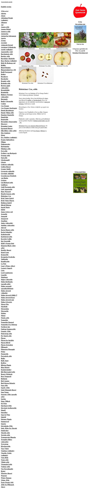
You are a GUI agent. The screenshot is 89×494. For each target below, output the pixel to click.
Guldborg (4, 185)
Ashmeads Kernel (7, 45)
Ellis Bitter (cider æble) (9, 131)
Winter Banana (6, 478)
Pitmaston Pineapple (8, 349)
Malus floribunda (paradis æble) (7, 283)
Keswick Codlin (6, 239)
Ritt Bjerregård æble (8, 372)
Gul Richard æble (7, 182)
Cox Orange (5, 106)
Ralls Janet (4, 361)
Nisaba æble (5, 318)
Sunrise (3, 424)
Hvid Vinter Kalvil (7, 198)
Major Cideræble (7, 279)
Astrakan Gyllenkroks (8, 47)
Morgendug (5, 309)
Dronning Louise (6, 126)
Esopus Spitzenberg (7, 140)
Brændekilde (5, 90)
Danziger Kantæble (7, 115)
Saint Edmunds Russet (8, 390)
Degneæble (4, 119)
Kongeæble (4, 255)
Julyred (3, 227)
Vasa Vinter (5, 448)
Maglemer (4, 277)
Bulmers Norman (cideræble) (7, 95)
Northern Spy (5, 327)
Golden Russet (6, 167)
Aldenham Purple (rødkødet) (7, 19)
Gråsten (3, 180)
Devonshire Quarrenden (9, 122)
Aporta (3, 38)
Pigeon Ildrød (5, 342)
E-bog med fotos (80, 172)
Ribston (43, 131)
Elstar (3, 135)
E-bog (80, 22)
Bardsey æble (5, 56)
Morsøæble (4, 311)
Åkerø (3, 487)
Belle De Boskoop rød (8, 63)
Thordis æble (5, 433)
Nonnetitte (4, 320)
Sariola (3, 399)
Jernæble (4, 214)
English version (6, 7)
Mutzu (3, 315)
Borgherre (4, 76)
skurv (46, 98)
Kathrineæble (5, 234)
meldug (29, 100)
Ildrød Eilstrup (6, 205)
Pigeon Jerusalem (7, 345)
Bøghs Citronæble (7, 101)
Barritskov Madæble (8, 58)
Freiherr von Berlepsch (9, 153)
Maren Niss (5, 304)
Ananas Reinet (6, 29)
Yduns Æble (5, 480)
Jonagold (4, 216)
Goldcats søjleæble (7, 164)
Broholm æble (5, 83)
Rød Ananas (5, 381)
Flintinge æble (6, 149)
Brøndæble (4, 92)
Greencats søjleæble (7, 171)
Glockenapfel (5, 160)
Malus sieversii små (7, 300)
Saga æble (4, 385)
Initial (3, 209)
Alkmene (4, 22)
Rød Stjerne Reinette (8, 383)
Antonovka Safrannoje (8, 36)
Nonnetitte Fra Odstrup (9, 324)
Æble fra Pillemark (7, 485)
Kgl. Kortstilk (5, 241)
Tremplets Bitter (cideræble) (6, 440)
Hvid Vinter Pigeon (7, 200)
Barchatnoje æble (7, 54)
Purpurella (4, 354)
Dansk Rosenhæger (7, 110)
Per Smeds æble (6, 336)
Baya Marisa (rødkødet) (9, 61)
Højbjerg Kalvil (6, 203)
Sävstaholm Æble (7, 426)
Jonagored (4, 218)
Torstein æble (5, 435)
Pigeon (3, 338)
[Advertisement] (45, 16)
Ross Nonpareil (6, 376)
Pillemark (4, 347)
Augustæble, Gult (7, 52)
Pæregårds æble (6, 356)
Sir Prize (4, 403)
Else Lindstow (5, 133)
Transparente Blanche (8, 437)
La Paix (3, 264)
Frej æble (4, 151)
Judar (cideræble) (7, 223)
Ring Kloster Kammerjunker (6, 368)
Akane (3, 16)
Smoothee (4, 412)
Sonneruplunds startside (6, 2)
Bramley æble (5, 81)
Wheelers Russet (6, 473)
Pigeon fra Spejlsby (7, 340)
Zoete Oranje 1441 (7, 482)
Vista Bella (4, 457)
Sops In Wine (5, 415)
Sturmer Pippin (6, 419)
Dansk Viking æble (7, 113)
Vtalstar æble (5, 466)
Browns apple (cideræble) (5, 86)
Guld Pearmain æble (8, 187)
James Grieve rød (7, 212)
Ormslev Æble (6, 331)
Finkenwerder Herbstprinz (5, 145)
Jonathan (4, 221)
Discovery (4, 124)
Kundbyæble (5, 261)
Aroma (3, 40)
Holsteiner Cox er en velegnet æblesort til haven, (32, 126)
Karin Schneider (6, 232)
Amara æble (5, 27)
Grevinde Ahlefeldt (7, 173)
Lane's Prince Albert (8, 266)
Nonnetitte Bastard (7, 322)
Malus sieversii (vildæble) (6, 292)
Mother (3, 313)
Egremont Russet (7, 128)
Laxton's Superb (6, 268)
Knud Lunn (5, 252)
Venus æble (5, 460)
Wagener (4, 475)
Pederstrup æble (6, 333)
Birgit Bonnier (6, 67)
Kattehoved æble (6, 237)
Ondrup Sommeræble (8, 329)
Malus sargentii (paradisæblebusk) (7, 287)
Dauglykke (4, 117)
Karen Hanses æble (7, 230)
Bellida (3, 65)
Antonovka (4, 34)
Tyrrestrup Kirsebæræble (5, 445)
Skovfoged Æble (6, 406)
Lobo (2, 270)
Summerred (5, 421)
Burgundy (4, 99)
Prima (3, 351)
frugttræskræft (37, 100)
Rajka (3, 358)
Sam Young (5, 392)
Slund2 (3, 410)
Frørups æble (5, 155)
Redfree (3, 363)
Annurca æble (5, 31)
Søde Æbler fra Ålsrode (9, 428)
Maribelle (4, 306)
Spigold (3, 417)
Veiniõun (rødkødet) (7, 451)
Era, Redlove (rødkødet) (9, 137)
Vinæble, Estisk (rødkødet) (6, 454)
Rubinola (4, 379)
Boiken (3, 74)
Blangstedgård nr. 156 (8, 70)
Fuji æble (4, 158)
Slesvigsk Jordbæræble (8, 408)
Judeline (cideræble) (8, 225)
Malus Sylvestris (6, 302)
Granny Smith (6, 169)
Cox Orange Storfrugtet (9, 108)
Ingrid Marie (5, 207)
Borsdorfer (4, 79)
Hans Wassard (6, 191)
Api (2, 25)
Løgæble (4, 275)
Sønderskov (5, 430)
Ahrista (3, 13)
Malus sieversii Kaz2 (8, 297)
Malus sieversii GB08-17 (9, 295)
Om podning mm (80, 24)
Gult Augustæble (6, 189)
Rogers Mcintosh (6, 374)
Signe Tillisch (5, 401)
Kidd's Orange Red (7, 243)
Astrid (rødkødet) (7, 49)
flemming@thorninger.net (80, 53)
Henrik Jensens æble (8, 194)
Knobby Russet (6, 250)
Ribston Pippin (6, 365)
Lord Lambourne (7, 273)
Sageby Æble (5, 388)
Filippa (3, 142)
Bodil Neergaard (6, 72)
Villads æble (5, 462)
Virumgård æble (6, 464)
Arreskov (4, 43)
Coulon (3, 103)
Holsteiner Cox (6, 196)
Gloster (3, 162)
